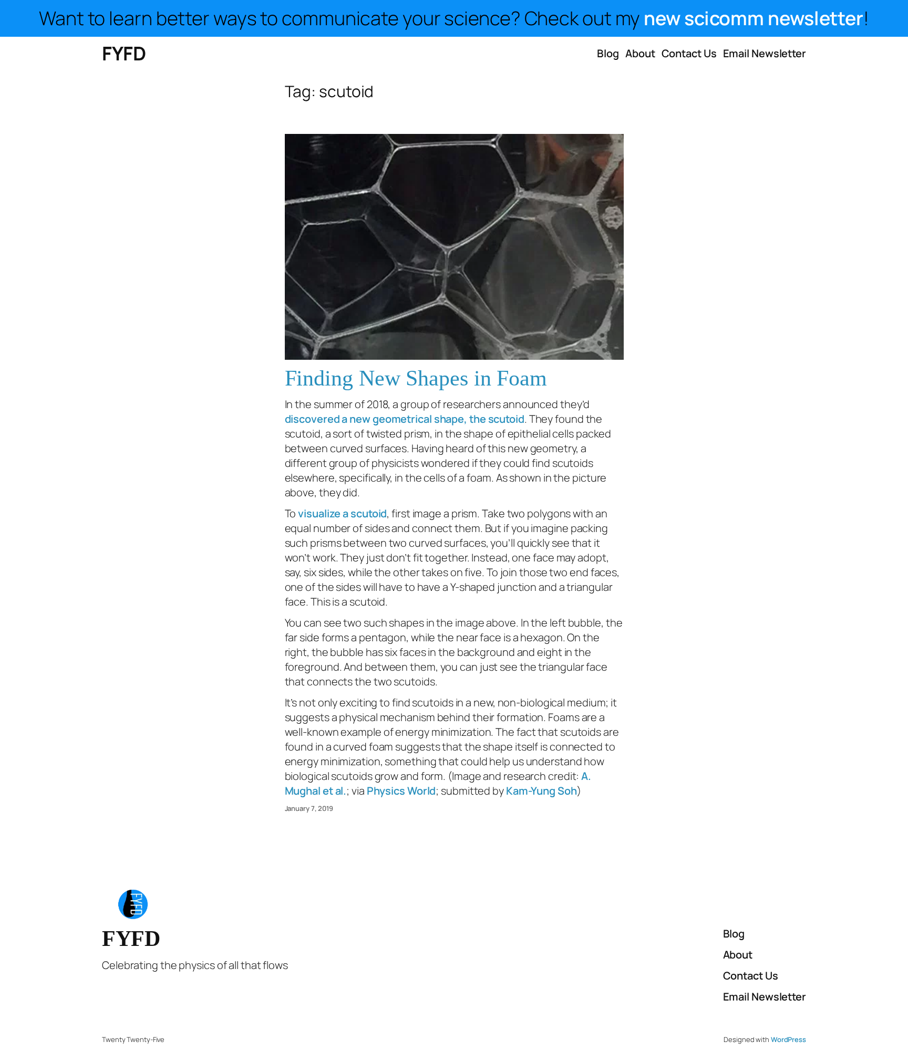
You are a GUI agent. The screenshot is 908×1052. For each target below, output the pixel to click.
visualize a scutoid (342, 513)
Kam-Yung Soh (541, 791)
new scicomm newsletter (753, 18)
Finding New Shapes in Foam (416, 378)
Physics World (401, 791)
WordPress (788, 1039)
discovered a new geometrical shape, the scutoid (404, 419)
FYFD (124, 53)
